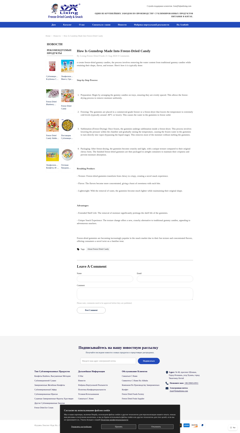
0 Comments (123, 56)
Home (48, 36)
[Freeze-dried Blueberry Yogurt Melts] (52, 93)
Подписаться (149, 361)
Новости (57, 36)
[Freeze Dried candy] (67, 95)
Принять (118, 427)
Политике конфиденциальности (114, 420)
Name (79, 273)
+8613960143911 (191, 383)
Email (139, 273)
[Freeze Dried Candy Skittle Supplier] (52, 125)
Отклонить (156, 427)
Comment (81, 285)
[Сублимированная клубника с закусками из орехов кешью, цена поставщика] (52, 66)
